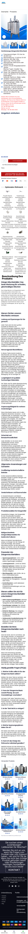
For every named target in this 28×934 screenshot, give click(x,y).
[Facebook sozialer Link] (6, 168)
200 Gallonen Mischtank (7, 777)
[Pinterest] (15, 886)
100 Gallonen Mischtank (20, 830)
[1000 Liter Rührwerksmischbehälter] (7, 786)
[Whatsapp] (18, 886)
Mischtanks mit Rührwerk (21, 777)
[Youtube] (12, 886)
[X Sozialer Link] (7, 168)
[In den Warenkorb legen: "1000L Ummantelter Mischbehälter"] (2, 809)
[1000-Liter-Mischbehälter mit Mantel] (7, 804)
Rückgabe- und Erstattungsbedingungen (22, 901)
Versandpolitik (21, 905)
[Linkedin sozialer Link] (11, 168)
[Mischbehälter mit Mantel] (20, 804)
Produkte (13, 12)
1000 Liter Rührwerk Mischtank (7, 793)
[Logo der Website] (3, 2)
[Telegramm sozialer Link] (13, 168)
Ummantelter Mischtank (20, 812)
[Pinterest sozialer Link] (9, 168)
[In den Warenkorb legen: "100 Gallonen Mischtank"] (16, 827)
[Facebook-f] (9, 886)
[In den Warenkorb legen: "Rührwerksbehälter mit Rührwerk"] (16, 774)
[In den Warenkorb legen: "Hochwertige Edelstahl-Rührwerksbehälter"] (16, 791)
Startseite (4, 12)
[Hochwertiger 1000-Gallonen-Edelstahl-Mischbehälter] (7, 822)
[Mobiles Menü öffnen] (26, 2)
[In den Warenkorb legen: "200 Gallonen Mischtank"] (2, 774)
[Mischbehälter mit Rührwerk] (20, 770)
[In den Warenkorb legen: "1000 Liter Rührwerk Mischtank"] (2, 791)
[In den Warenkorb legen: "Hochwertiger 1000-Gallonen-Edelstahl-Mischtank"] (2, 827)
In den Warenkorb (17, 160)
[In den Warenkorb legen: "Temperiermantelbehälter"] (16, 809)
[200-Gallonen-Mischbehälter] (7, 770)
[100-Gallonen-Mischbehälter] (20, 822)
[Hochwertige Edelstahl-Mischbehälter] (20, 786)
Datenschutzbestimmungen (22, 897)
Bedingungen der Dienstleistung (21, 910)
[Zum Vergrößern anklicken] (4, 37)
